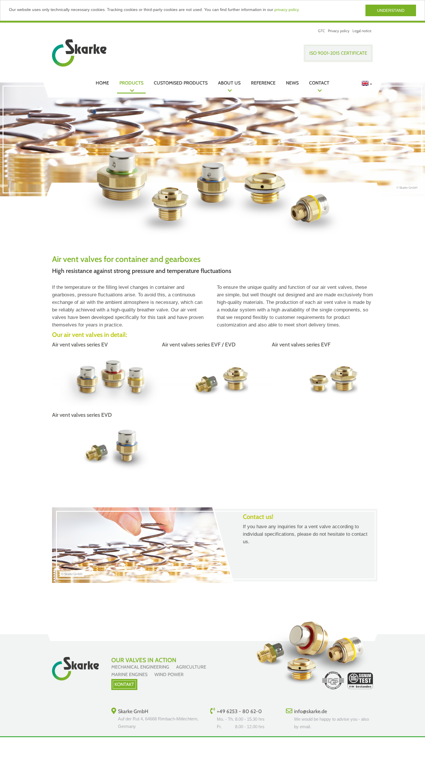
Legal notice (362, 30)
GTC (321, 30)
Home (102, 83)
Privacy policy (339, 30)
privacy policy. (287, 9)
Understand (390, 10)
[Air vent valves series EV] (110, 404)
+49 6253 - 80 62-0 (239, 711)
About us (229, 83)
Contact (319, 83)
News (292, 83)
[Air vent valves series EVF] (329, 404)
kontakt (124, 684)
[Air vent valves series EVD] (110, 475)
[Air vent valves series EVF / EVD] (220, 404)
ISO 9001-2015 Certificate (338, 53)
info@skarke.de (310, 711)
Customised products (181, 83)
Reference (263, 83)
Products (131, 83)
